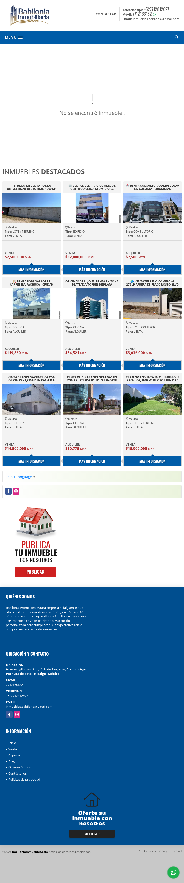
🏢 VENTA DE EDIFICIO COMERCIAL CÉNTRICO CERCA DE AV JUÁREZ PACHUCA (92, 187)
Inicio (12, 743)
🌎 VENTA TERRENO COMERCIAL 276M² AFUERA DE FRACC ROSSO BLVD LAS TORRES (152, 283)
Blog (11, 761)
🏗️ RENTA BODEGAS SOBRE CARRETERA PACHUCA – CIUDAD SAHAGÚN (31, 283)
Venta (12, 749)
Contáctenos (17, 773)
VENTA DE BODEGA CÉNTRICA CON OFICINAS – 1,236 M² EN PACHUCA (31, 379)
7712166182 (142, 14)
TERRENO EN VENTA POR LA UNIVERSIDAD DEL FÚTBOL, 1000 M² (31, 187)
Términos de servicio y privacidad (159, 851)
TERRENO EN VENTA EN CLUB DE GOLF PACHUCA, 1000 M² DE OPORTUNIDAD (152, 379)
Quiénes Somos (19, 767)
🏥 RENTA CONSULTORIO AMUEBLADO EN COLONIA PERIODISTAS (152, 187)
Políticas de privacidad (24, 779)
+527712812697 (156, 9)
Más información (31, 269)
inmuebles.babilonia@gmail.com (29, 706)
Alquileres (15, 755)
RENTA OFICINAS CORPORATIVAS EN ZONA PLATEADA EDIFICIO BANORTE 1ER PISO (92, 379)
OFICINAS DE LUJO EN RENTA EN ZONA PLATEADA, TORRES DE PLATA (91, 283)
